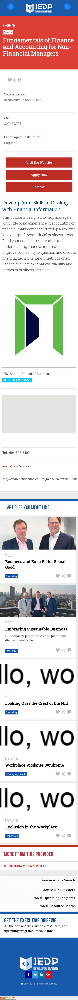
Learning (11, 576)
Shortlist (39, 187)
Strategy (11, 650)
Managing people (16, 774)
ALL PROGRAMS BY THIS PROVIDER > (25, 866)
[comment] (68, 576)
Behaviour (12, 836)
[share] (14, 80)
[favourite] (10, 80)
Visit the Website (39, 162)
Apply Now (39, 175)
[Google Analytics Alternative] (8, 998)
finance (8, 32)
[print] (19, 80)
